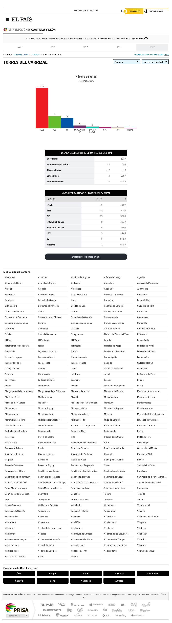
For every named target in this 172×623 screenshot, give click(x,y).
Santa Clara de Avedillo (16, 482)
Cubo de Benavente (47, 334)
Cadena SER (111, 605)
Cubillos (8, 334)
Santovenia (142, 488)
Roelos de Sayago (46, 465)
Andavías (75, 283)
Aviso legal (70, 595)
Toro (7, 499)
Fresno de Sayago (13, 357)
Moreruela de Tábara (15, 420)
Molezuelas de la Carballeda (84, 402)
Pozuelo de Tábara (14, 448)
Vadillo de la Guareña (48, 505)
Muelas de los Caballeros (49, 420)
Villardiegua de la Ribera (115, 545)
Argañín (8, 289)
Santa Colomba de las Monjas (52, 482)
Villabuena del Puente (147, 516)
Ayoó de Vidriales (46, 294)
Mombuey (108, 402)
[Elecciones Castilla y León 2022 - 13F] (30, 29)
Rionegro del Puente (113, 459)
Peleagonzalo (44, 431)
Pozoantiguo (143, 442)
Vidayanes (43, 516)
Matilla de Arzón (12, 397)
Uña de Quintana (13, 505)
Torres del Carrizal (80, 499)
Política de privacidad (85, 595)
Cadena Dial (105, 610)
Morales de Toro (45, 414)
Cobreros (9, 328)
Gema (74, 368)
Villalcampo (76, 528)
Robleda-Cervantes (14, 465)
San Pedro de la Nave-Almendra (152, 477)
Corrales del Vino (112, 328)
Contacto (31, 595)
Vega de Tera (44, 511)
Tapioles (141, 494)
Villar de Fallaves (46, 545)
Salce (107, 465)
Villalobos (108, 528)
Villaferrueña (110, 522)
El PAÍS (47, 605)
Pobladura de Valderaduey (83, 442)
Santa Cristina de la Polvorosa (85, 482)
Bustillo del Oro (78, 306)
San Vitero (43, 494)
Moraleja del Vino (79, 408)
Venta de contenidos (44, 595)
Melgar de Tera (111, 397)
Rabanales (109, 454)
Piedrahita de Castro (113, 437)
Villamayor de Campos (81, 534)
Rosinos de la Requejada (82, 465)
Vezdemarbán (11, 516)
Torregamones (45, 499)
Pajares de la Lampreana (83, 425)
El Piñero (75, 340)
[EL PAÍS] (22, 19)
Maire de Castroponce (114, 385)
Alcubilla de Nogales (80, 277)
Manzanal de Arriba (80, 391)
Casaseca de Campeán (16, 317)
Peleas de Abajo (78, 431)
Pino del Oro (11, 442)
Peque (140, 431)
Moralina (108, 414)
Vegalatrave (109, 511)
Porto (106, 442)
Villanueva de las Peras (82, 539)
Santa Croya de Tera (113, 482)
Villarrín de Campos (47, 551)
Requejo (9, 459)
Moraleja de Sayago (113, 408)
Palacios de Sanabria (147, 425)
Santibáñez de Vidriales (115, 488)
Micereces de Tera (146, 397)
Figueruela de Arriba (47, 351)
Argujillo (42, 289)
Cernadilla (142, 323)
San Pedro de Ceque (113, 477)
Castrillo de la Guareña (81, 317)
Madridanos (43, 385)
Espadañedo (143, 340)
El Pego (8, 340)
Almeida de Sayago (47, 283)
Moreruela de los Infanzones (150, 414)
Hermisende (44, 374)
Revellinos (43, 459)
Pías (73, 437)
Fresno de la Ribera (146, 351)
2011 (119, 47)
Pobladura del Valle (47, 442)
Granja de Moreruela (113, 368)
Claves (116, 39)
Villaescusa (43, 522)
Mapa (135, 595)
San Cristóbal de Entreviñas (84, 471)
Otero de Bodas (45, 425)
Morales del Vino (145, 408)
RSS (84, 597)
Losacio (108, 380)
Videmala (75, 516)
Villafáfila (75, 522)
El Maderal (142, 334)
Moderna (61, 615)
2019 (53, 47)
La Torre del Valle (46, 380)
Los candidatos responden (97, 39)
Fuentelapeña (110, 357)
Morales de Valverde (80, 414)
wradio (79, 610)
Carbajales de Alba (113, 311)
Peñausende (110, 431)
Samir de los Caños (146, 465)
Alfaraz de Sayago (112, 277)
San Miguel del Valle (80, 477)
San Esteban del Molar (114, 471)
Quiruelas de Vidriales (81, 454)
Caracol (145, 605)
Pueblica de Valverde (114, 448)
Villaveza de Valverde (15, 556)
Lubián (140, 380)
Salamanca (152, 573)
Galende (108, 363)
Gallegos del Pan (145, 363)
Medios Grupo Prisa (17, 616)
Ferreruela (10, 351)
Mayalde (75, 397)
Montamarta (11, 408)
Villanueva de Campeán (49, 539)
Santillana (78, 605)
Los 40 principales (63, 605)
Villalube (42, 534)
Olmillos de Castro (13, 425)
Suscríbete (134, 11)
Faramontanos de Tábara (17, 346)
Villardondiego (12, 551)
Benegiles (9, 300)
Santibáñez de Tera (80, 488)
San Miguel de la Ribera (49, 477)
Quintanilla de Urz (46, 454)
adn (132, 605)
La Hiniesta (10, 380)
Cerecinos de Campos (81, 323)
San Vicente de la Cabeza (17, 494)
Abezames (10, 277)
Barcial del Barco (79, 294)
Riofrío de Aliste (78, 459)
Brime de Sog (143, 300)
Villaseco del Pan (79, 551)
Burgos (52, 573)
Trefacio (141, 499)
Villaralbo (141, 539)
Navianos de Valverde (147, 420)
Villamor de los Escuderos (116, 534)
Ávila (19, 573)
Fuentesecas (44, 363)
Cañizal (41, 311)
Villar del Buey (77, 545)
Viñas (40, 556)
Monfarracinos (144, 402)
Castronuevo (143, 317)
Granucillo (142, 368)
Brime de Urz (11, 306)
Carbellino (142, 311)
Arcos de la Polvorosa (147, 283)
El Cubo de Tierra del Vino (116, 334)
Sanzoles (75, 494)
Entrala (107, 340)
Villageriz (141, 522)
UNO (70, 610)
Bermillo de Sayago (47, 300)
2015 (86, 47)
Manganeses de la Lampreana (19, 391)
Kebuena (142, 610)
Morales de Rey (12, 414)
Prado (41, 448)
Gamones (42, 368)
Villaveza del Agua (145, 551)
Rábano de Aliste (145, 454)
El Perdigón (43, 340)
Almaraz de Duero (13, 283)
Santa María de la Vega (16, 488)
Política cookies (102, 595)
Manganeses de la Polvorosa (51, 391)
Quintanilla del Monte (147, 448)
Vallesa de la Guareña (15, 511)
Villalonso (141, 528)
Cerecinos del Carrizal (114, 323)
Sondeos (125, 39)
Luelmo (8, 385)
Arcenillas (109, 283)
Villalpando (10, 534)
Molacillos (43, 402)
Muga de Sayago (112, 420)
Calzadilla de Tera (145, 306)
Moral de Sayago (46, 408)
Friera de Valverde (46, 357)
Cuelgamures (77, 334)
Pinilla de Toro (144, 437)
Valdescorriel (143, 505)
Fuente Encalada (79, 357)
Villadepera (10, 522)
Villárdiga (141, 545)
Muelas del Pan (78, 420)
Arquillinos (76, 289)
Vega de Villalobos (79, 511)
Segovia (19, 580)
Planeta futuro (130, 610)
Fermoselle (76, 346)
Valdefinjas (109, 505)
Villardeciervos (12, 545)
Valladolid (86, 580)
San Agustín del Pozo (15, 471)
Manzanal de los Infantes (148, 391)
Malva (140, 385)
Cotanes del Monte (146, 328)
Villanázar (142, 534)
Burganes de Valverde (48, 306)
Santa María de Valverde (49, 488)
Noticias (30, 39)
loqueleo (121, 615)
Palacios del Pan (112, 425)
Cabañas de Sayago (113, 306)
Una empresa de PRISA (17, 607)
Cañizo (74, 311)
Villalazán (9, 528)
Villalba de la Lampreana (49, 528)
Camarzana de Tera (14, 311)
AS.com (121, 605)
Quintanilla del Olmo (14, 454)
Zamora (74, 556)
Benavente (142, 294)
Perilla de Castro (46, 437)
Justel (107, 374)
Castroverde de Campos (16, 323)
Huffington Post (51, 610)
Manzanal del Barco (113, 391)
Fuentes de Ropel (13, 363)
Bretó (73, 300)
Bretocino (108, 300)
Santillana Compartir (96, 605)
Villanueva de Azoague (15, 539)
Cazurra (42, 323)
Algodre (141, 277)
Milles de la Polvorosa (15, 402)
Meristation (137, 615)
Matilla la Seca (45, 397)
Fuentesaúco (143, 357)
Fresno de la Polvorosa (114, 351)
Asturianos (10, 294)
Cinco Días (92, 610)
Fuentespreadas (78, 363)
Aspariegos (142, 289)
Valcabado (76, 505)
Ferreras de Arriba (146, 346)
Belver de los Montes (114, 294)
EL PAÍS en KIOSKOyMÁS (149, 595)
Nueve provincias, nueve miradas (65, 39)
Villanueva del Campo (114, 539)
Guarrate (9, 374)
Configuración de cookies (121, 595)
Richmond (44, 615)
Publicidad (59, 595)
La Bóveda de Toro (146, 374)
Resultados (137, 39)
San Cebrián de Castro (48, 471)
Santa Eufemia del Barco (149, 482)
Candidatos (41, 39)
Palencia (119, 573)
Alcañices (42, 277)
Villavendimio (110, 551)
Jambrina (75, 374)
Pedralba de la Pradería (16, 431)
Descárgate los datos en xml (86, 256)
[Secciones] (7, 19)
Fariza (41, 346)
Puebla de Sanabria (80, 448)
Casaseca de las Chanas (49, 317)
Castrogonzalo (111, 317)
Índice (163, 595)
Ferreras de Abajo (112, 346)
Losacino (75, 380)
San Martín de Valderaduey (17, 477)
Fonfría (74, 351)
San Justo (142, 471)
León (86, 573)
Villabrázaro (110, 516)
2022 (19, 47)
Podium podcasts (77, 615)
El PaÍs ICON (92, 615)
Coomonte (43, 328)
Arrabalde (109, 289)
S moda (106, 615)
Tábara (107, 494)
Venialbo (141, 511)
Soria (52, 580)
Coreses (75, 328)
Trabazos (108, 499)
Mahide (74, 385)
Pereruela (9, 437)
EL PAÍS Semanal (117, 610)
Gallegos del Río (12, 368)
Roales (140, 459)
